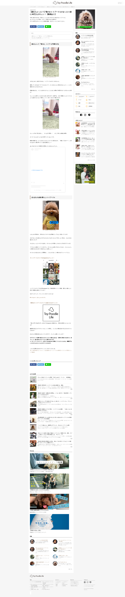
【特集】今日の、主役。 (35, 589)
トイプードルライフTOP (89, 586)
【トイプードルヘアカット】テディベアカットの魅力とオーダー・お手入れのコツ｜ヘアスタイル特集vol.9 (88, 154)
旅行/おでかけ (91, 103)
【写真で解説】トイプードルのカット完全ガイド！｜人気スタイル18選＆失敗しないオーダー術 (88, 131)
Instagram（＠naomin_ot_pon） (50, 230)
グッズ (79, 99)
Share (34, 26)
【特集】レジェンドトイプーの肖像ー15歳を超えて (47, 585)
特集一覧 (70, 569)
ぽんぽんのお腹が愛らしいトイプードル (40, 37)
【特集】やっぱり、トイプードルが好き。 (47, 587)
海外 (79, 106)
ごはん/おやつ (81, 96)
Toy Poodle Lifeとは (46, 589)
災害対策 (90, 106)
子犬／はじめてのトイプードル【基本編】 (47, 582)
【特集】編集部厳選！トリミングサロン (36, 587)
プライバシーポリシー (75, 584)
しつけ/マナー (91, 96)
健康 (79, 103)
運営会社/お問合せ (74, 585)
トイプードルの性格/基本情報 (36, 581)
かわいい (43, 6)
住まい (90, 99)
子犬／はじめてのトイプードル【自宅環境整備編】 (36, 585)
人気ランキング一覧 (90, 160)
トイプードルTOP (33, 6)
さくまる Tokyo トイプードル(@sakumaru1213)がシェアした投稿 (47, 190)
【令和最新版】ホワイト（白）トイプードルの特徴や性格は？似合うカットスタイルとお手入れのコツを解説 (88, 138)
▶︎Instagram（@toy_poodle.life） (38, 297)
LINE (48, 26)
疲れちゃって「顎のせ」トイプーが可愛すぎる (42, 36)
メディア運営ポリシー (75, 583)
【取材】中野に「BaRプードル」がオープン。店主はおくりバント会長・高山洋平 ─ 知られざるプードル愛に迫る (88, 146)
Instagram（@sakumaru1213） (50, 77)
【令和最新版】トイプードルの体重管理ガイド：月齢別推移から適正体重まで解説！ (88, 123)
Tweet (41, 26)
